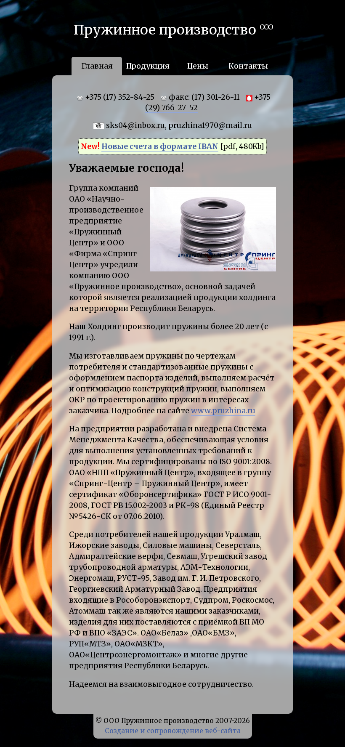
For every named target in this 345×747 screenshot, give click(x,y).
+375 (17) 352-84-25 (119, 97)
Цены (197, 66)
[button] (268, 190)
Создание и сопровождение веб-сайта (173, 731)
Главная (97, 66)
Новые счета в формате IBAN (159, 146)
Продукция (148, 66)
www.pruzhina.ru (223, 410)
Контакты (248, 66)
